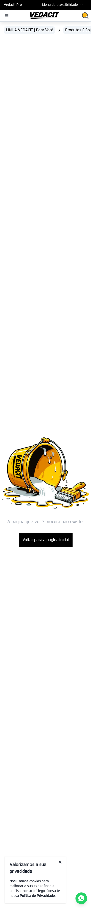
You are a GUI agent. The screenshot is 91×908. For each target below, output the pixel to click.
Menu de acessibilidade (60, 5)
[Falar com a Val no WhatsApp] (81, 898)
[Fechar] (60, 862)
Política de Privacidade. (38, 896)
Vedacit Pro (13, 5)
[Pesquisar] (85, 15)
